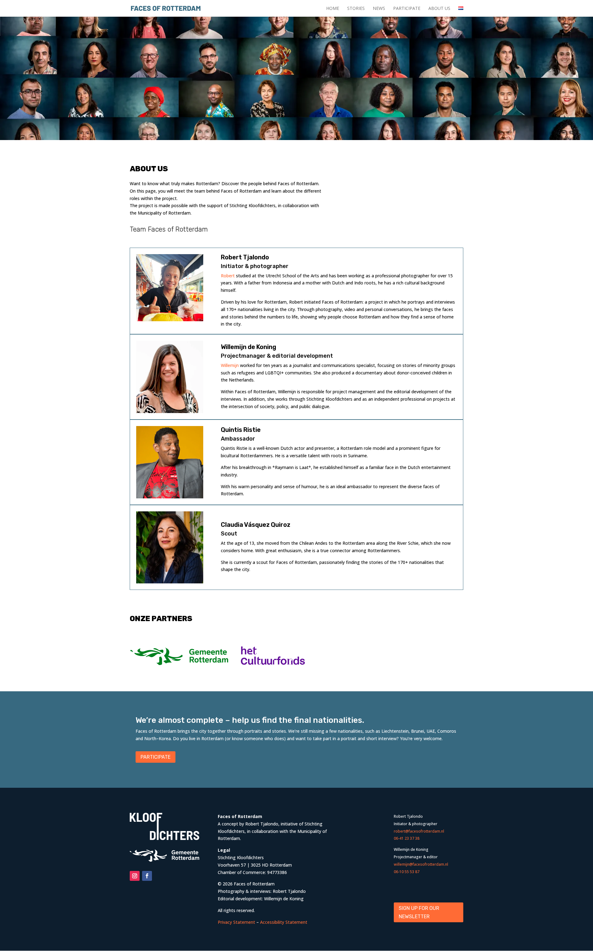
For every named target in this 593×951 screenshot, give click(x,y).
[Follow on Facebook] (147, 876)
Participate (406, 8)
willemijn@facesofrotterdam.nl (421, 864)
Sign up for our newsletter (419, 912)
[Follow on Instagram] (135, 876)
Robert (228, 276)
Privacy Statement (236, 922)
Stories (356, 8)
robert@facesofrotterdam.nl (419, 831)
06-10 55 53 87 (406, 871)
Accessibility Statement (283, 922)
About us (439, 8)
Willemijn (230, 365)
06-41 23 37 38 (406, 838)
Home (332, 8)
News (379, 8)
